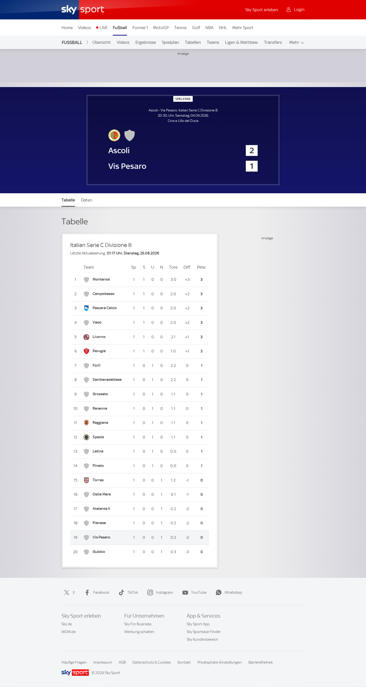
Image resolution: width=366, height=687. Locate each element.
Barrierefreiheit (260, 662)
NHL (223, 27)
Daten (86, 199)
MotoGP (161, 27)
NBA (209, 27)
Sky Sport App (198, 624)
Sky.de (66, 624)
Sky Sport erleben (261, 9)
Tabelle (68, 199)
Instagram (164, 592)
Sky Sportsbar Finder (204, 632)
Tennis (180, 27)
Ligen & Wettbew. (241, 42)
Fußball (120, 27)
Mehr (294, 42)
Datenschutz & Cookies (151, 662)
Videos (84, 27)
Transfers (273, 42)
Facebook (101, 592)
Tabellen (193, 42)
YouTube (198, 592)
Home (67, 27)
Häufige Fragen (74, 662)
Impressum (102, 662)
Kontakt (184, 662)
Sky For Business (137, 624)
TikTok (132, 592)
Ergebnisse (145, 42)
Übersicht (101, 42)
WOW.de (68, 632)
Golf (196, 27)
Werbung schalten (139, 632)
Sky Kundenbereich (202, 639)
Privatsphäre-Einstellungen (219, 662)
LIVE (104, 27)
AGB (122, 662)
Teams (213, 42)
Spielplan (170, 42)
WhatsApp (233, 592)
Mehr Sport (242, 27)
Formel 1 (140, 27)
